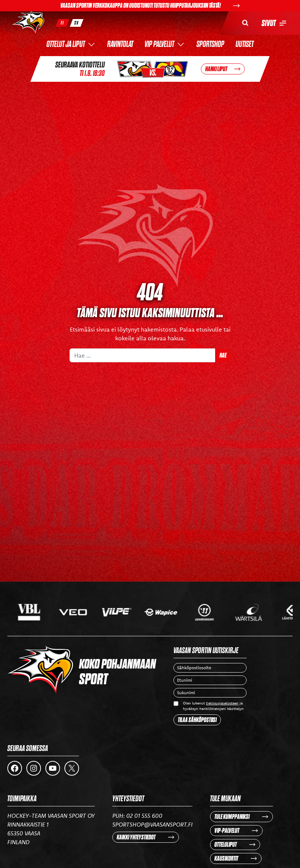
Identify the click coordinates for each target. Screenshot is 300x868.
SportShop (210, 44)
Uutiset (245, 44)
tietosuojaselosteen (222, 703)
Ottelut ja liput (65, 44)
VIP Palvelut (159, 44)
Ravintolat (120, 44)
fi (62, 23)
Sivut (269, 23)
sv (76, 23)
